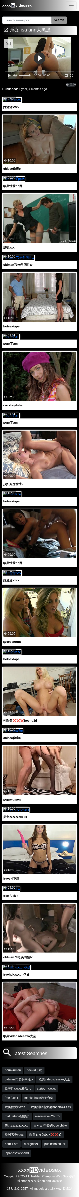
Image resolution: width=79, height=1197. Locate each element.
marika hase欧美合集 (38, 1097)
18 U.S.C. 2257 (17, 1188)
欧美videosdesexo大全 (54, 1079)
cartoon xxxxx (46, 1088)
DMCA (67, 1188)
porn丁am (11, 1144)
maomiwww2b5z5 (47, 1116)
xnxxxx (56, 1181)
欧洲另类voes (14, 1134)
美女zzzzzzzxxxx (16, 1125)
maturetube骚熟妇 (17, 1116)
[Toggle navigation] (71, 5)
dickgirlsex (31, 1144)
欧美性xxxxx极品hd (18, 1088)
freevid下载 (34, 1070)
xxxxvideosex (17, 5)
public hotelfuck (55, 1144)
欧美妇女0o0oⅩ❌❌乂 (45, 1134)
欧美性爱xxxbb (15, 1107)
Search (59, 20)
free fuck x (12, 1097)
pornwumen (13, 1070)
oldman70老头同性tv (19, 1079)
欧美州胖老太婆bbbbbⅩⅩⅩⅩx (51, 1107)
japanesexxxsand (17, 1153)
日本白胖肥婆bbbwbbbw (50, 1125)
